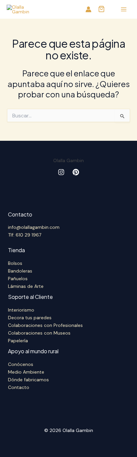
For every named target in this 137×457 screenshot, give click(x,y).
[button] (101, 10)
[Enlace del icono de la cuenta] (88, 9)
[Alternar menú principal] (123, 9)
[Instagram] (61, 172)
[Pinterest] (75, 172)
